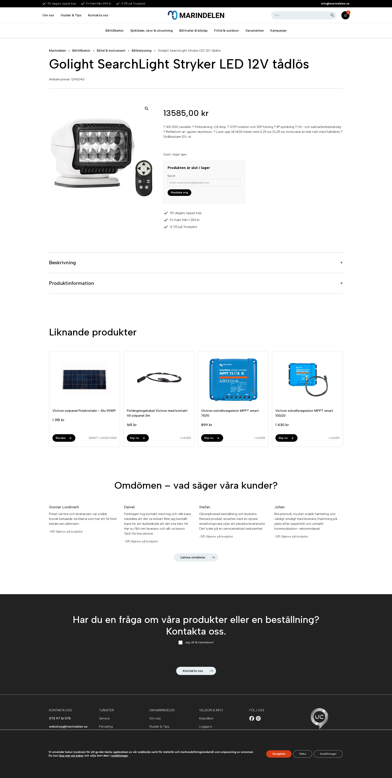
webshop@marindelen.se (68, 726)
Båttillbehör (115, 30)
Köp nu (134, 438)
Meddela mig (179, 192)
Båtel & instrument (111, 50)
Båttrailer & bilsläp (193, 30)
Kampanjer (278, 30)
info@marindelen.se (335, 3)
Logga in (205, 726)
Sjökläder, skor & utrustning (151, 30)
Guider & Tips (71, 15)
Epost (171, 176)
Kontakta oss (98, 15)
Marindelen (57, 50)
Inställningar (328, 754)
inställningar (119, 756)
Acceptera (278, 754)
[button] (146, 108)
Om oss (48, 15)
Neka (302, 754)
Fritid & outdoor (226, 30)
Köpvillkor (206, 718)
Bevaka (61, 438)
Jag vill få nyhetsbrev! (199, 642)
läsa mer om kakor (71, 756)
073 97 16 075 (60, 718)
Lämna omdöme (192, 557)
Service (104, 718)
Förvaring (106, 726)
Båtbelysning (141, 50)
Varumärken (254, 30)
